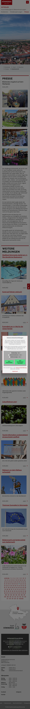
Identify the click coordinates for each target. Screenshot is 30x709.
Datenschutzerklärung (21, 367)
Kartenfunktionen (14, 355)
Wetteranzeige (14, 357)
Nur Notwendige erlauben (20, 362)
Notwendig (14, 353)
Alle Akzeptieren (9, 362)
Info (18, 353)
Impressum (15, 371)
